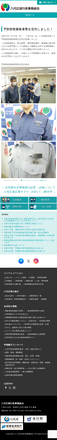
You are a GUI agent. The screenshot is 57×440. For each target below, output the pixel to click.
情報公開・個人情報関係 (15, 368)
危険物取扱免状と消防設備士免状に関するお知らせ (25, 317)
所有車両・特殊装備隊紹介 (15, 299)
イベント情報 (21, 277)
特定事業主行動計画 (13, 284)
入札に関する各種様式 (36, 368)
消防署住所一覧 (35, 296)
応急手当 (32, 321)
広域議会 (8, 281)
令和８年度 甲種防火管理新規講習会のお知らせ (24, 251)
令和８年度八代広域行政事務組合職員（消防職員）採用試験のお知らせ (29, 236)
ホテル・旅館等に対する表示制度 (18, 327)
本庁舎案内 (21, 296)
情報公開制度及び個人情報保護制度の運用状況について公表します (29, 241)
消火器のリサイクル (13, 324)
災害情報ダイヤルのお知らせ (16, 314)
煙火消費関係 (28, 372)
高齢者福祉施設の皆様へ (15, 311)
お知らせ (43, 180)
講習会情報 (42, 277)
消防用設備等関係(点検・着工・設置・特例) (22, 356)
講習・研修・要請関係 (14, 352)
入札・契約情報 (42, 281)
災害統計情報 (45, 321)
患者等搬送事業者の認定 (15, 334)
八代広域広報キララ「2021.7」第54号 (29, 191)
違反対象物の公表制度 (36, 334)
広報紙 (32, 277)
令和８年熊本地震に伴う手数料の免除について (23, 224)
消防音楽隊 (34, 299)
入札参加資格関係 (12, 372)
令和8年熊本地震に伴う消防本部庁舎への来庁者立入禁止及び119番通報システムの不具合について (29, 220)
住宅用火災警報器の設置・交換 (36, 324)
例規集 (44, 299)
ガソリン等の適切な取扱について (18, 331)
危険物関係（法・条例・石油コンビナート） (22, 359)
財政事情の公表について (14, 245)
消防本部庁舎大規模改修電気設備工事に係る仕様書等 (26, 232)
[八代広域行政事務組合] (20, 7)
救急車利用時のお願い (36, 311)
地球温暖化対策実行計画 (34, 284)
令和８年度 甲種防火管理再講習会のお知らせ (23, 248)
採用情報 (19, 281)
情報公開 (29, 281)
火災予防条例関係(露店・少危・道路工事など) (23, 349)
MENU (28, 15)
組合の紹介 (9, 296)
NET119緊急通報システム (15, 321)
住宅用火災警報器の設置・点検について (28, 187)
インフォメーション (30, 180)
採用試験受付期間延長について (17, 227)
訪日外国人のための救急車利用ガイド (20, 337)
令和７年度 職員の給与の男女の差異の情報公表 (24, 230)
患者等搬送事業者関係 (14, 375)
